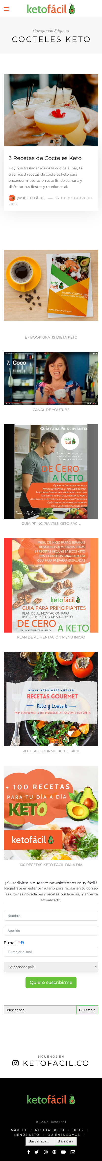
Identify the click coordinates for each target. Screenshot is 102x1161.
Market (19, 1130)
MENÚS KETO (26, 1135)
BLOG (78, 1130)
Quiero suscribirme (51, 982)
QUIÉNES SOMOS (64, 1135)
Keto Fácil (34, 198)
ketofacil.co (56, 1063)
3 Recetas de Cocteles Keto (45, 158)
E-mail (10, 942)
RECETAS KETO (49, 1130)
